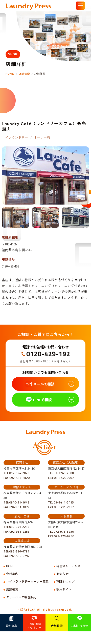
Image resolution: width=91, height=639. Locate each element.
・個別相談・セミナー (34, 625)
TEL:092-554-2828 (16, 473)
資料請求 (11, 626)
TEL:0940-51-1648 (16, 502)
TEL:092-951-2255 (16, 527)
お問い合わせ (79, 626)
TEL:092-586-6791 (16, 551)
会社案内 (12, 574)
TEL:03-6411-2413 (61, 502)
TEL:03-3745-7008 (61, 473)
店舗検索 (57, 626)
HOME (10, 73)
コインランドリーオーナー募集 (27, 581)
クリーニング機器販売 (21, 597)
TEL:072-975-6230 (61, 531)
